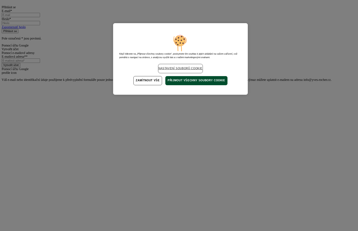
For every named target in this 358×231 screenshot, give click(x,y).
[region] (180, 59)
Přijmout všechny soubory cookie (196, 80)
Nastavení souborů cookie (180, 68)
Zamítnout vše (148, 80)
